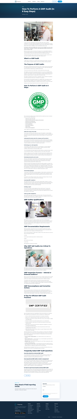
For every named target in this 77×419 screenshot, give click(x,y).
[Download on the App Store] (17, 413)
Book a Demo (55, 1)
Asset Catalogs (30, 413)
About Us (47, 405)
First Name (44, 386)
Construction (38, 405)
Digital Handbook (30, 410)
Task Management (30, 405)
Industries (34, 1)
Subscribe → (46, 396)
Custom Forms (30, 406)
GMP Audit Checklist (47, 151)
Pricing (38, 1)
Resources (42, 1)
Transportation (39, 410)
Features (29, 1)
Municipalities (38, 406)
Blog (55, 405)
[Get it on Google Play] (23, 413)
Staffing (38, 409)
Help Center (56, 409)
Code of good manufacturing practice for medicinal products (33, 236)
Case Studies (56, 406)
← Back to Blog (27, 375)
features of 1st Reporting (40, 333)
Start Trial (59, 1)
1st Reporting (47, 167)
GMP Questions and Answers (28, 240)
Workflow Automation (31, 409)
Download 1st (56, 410)
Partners (47, 406)
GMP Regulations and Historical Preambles (30, 243)
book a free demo (44, 347)
